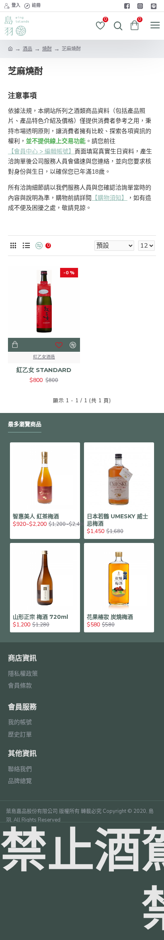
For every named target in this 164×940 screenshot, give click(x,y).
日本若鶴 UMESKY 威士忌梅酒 (117, 520)
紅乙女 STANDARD (43, 370)
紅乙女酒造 (44, 357)
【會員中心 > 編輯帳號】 (41, 151)
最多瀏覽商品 (24, 424)
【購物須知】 (109, 198)
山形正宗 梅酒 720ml (40, 616)
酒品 (27, 49)
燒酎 (47, 49)
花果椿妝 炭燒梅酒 (110, 616)
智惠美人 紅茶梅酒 (36, 516)
